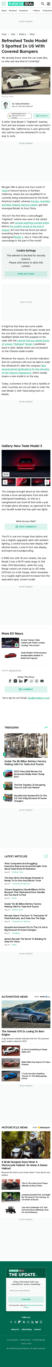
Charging (16, 933)
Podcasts (47, 10)
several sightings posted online (32, 223)
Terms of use (26, 1344)
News (4, 10)
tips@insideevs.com (39, 698)
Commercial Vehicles (21, 884)
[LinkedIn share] (20, 681)
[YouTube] (28, 1322)
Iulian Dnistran (22, 103)
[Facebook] (11, 1322)
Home (4, 34)
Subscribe (26, 1299)
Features (23, 10)
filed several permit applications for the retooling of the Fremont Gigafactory (25, 369)
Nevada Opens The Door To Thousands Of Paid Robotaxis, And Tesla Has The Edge (25, 917)
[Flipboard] (19, 1322)
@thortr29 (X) (15, 670)
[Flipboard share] (26, 681)
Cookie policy (25, 1340)
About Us (15, 1329)
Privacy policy (12, 1340)
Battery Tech (18, 872)
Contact (37, 1329)
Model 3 (22, 34)
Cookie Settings (38, 1340)
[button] (5, 482)
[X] (15, 1322)
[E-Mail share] (42, 681)
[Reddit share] (31, 681)
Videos (36, 10)
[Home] (21, 3)
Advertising (26, 1329)
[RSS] (32, 1322)
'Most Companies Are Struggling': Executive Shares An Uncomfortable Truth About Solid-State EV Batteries (25, 866)
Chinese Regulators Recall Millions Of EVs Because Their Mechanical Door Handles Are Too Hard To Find (24, 892)
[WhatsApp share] (36, 681)
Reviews (13, 10)
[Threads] (41, 1322)
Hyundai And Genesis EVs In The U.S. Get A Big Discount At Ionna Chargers (26, 928)
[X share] (15, 681)
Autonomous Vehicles (21, 921)
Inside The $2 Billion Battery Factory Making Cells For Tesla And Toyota (22, 905)
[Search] (42, 3)
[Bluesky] (36, 1322)
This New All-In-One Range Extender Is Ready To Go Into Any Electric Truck (23, 879)
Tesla (13, 34)
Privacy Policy (31, 1305)
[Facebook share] (10, 681)
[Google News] (24, 1322)
